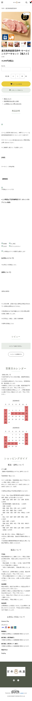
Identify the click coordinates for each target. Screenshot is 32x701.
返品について (7, 98)
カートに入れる (17, 84)
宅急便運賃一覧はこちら (8, 476)
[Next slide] (28, 26)
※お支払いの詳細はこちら (8, 264)
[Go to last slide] (4, 26)
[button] (4, 44)
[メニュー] (2, 2)
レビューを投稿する (16, 354)
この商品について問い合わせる (12, 104)
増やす (22, 76)
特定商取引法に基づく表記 (11, 101)
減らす (13, 76)
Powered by (7, 693)
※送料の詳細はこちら (7, 323)
